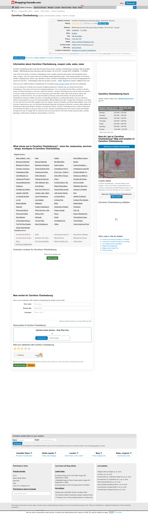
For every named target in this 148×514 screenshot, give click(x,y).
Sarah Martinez (74, 53)
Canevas (104, 474)
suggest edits (106, 53)
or (52, 332)
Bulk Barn (16, 480)
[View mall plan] (116, 219)
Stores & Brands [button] (40, 7)
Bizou (18, 241)
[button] (13, 7)
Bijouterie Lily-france (80, 238)
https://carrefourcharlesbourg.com (83, 42)
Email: (37, 440)
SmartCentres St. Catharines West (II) (114, 477)
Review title (27, 308)
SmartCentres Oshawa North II (111, 487)
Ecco (15, 475)
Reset (32, 365)
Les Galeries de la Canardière (112, 244)
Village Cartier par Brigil (109, 471)
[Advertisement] (28, 33)
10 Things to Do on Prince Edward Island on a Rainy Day (74, 497)
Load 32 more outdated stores (23, 244)
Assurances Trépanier (80, 234)
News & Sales (66, 7)
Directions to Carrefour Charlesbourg (84, 50)
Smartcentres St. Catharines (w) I (112, 479)
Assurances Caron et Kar (62, 234)
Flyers (75, 7)
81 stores (97, 20)
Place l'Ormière (107, 250)
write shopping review (62, 84)
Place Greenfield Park (109, 482)
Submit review (20, 365)
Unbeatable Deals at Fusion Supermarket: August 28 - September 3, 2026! (73, 481)
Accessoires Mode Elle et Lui (24, 234)
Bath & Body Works (19, 478)
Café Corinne (77, 241)
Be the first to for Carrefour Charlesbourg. (44, 58)
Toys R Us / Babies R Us (21, 486)
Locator (57, 7)
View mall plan (76, 47)
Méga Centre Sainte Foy (110, 248)
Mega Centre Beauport (109, 246)
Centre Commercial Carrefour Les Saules (116, 241)
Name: (15, 440)
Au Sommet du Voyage (23, 238)
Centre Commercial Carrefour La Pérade (115, 239)
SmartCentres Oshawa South (111, 489)
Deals (80, 7)
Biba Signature (59, 238)
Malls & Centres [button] (26, 7)
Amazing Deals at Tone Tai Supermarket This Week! (72, 485)
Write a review (102, 23)
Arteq (37, 234)
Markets (51, 7)
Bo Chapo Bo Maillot (42, 241)
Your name (27, 304)
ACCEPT (111, 512)
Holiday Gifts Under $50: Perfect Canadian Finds (71, 492)
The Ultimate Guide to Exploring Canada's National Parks (74, 495)
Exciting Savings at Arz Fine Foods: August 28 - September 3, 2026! (71, 476)
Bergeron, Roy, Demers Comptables (43, 238)
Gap (14, 483)
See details (118, 512)
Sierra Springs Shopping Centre (112, 484)
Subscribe (131, 3)
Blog (122, 3)
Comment (27, 312)
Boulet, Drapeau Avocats (62, 241)
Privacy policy (94, 446)
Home (17, 7)
